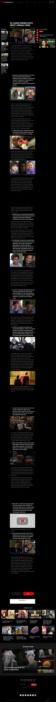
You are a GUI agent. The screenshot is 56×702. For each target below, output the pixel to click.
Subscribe (33, 684)
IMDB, (29, 314)
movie (27, 52)
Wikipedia (33, 101)
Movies (33, 27)
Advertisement (29, 692)
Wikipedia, (30, 101)
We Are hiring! (37, 692)
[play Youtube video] (22, 142)
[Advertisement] (28, 13)
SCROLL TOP (47, 700)
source (28, 128)
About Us (18, 692)
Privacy (33, 692)
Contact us (21, 692)
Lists (31, 27)
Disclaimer (25, 692)
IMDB (33, 175)
